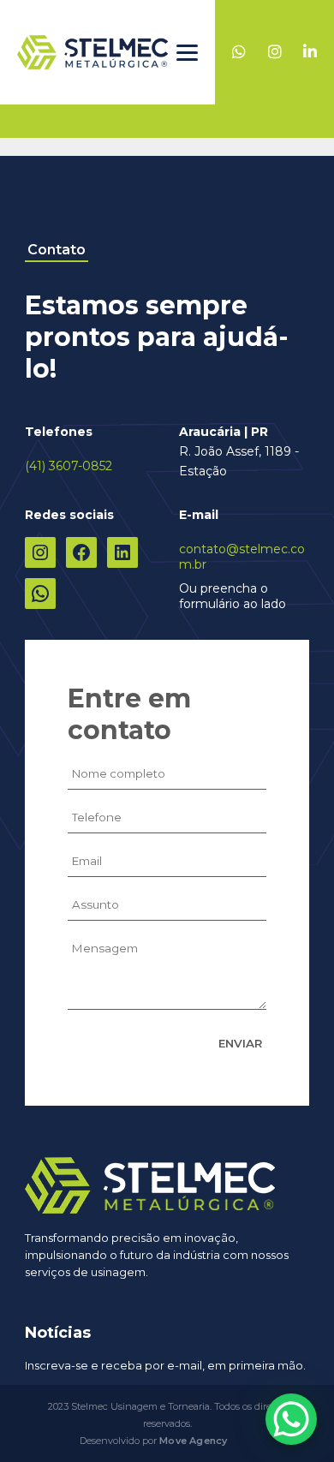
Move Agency (193, 1441)
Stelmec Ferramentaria (93, 53)
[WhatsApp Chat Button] (291, 1419)
